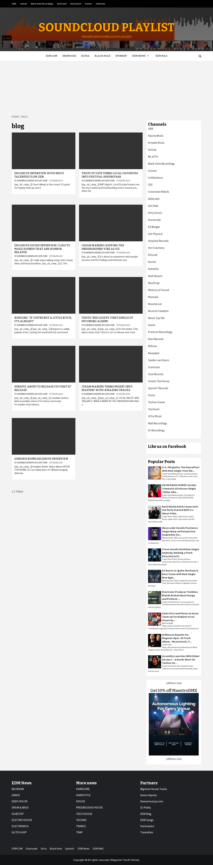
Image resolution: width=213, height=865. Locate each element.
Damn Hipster (148, 795)
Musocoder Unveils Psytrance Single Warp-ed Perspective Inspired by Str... (180, 531)
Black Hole (102, 55)
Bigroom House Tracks (153, 789)
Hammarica (147, 826)
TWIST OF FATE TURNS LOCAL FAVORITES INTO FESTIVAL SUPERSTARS (110, 175)
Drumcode (69, 55)
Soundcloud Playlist (106, 27)
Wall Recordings (157, 423)
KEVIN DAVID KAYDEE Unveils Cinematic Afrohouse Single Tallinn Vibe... (179, 488)
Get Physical (155, 234)
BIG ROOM (18, 789)
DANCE (16, 795)
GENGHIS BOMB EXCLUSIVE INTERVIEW (41, 458)
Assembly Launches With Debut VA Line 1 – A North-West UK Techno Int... (181, 659)
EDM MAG (161, 55)
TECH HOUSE (84, 814)
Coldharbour (155, 178)
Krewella (153, 269)
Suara (151, 395)
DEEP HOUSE (20, 801)
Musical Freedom (158, 311)
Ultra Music (155, 416)
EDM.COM (51, 55)
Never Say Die (156, 318)
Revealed (153, 353)
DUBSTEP (18, 814)
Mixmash (153, 297)
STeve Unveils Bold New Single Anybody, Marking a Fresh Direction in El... (180, 553)
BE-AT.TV (153, 156)
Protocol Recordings (160, 332)
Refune (152, 346)
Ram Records (156, 339)
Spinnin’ (121, 55)
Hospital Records (158, 241)
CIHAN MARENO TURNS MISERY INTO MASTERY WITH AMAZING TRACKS (107, 388)
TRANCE (81, 826)
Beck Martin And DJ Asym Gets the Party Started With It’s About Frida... (180, 510)
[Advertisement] (106, 85)
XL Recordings (156, 430)
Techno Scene (156, 402)
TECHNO (81, 820)
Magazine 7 (117, 860)
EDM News (139, 55)
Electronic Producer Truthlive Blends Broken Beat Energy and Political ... (180, 595)
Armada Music (156, 142)
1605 (14, 3)
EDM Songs (147, 820)
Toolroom (100, 3)
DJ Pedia (145, 807)
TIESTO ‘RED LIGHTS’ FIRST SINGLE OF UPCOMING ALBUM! (107, 319)
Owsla (151, 325)
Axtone (23, 3)
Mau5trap (154, 283)
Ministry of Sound (158, 290)
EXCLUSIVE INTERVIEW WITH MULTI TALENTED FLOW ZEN (39, 175)
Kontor (88, 3)
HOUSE (80, 801)
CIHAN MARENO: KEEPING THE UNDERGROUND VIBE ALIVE (103, 247)
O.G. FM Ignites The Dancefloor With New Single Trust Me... (181, 469)
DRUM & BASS (20, 807)
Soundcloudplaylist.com (32, 181)
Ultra (85, 55)
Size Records (155, 374)
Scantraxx (154, 367)
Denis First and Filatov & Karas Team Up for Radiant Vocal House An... (180, 617)
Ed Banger (154, 227)
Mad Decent (155, 276)
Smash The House (158, 381)
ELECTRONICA (20, 826)
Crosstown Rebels (158, 192)
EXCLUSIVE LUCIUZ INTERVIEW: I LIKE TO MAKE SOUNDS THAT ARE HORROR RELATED (42, 249)
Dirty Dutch (75, 3)
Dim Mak (153, 206)
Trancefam (146, 832)
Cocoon (152, 170)
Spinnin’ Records (158, 388)
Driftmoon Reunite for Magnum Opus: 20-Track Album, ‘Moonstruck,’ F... (177, 638)
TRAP (79, 832)
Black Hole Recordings (42, 3)
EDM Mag (145, 814)
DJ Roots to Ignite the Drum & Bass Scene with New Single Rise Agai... (180, 574)
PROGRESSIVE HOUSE (89, 807)
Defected (62, 3)
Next (20, 491)
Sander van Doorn (158, 360)
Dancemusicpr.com (151, 801)
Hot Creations (156, 248)
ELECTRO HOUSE (22, 820)
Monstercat (155, 304)
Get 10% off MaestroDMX (173, 690)
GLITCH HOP (19, 832)
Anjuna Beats (155, 136)
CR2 (150, 184)
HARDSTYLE (83, 795)
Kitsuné (152, 255)
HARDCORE (83, 789)
